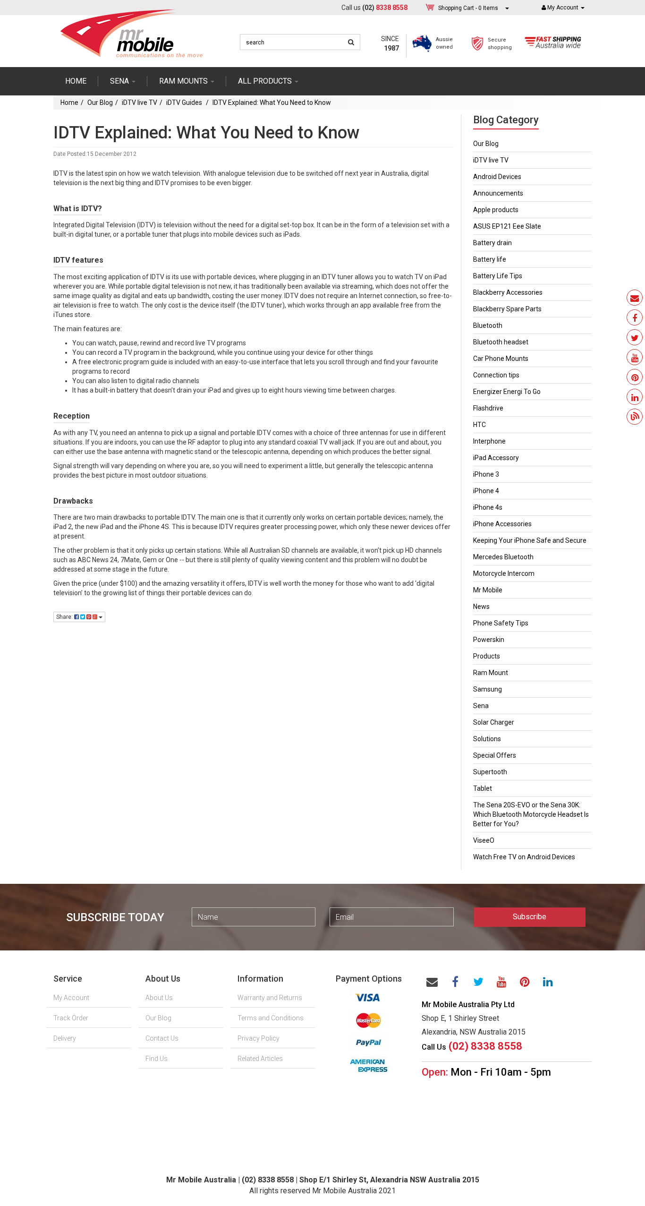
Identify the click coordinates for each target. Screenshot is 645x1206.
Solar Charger (493, 722)
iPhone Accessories (502, 524)
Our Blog (100, 102)
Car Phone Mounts (500, 358)
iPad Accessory (496, 458)
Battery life (489, 259)
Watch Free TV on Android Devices (524, 857)
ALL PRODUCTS (266, 81)
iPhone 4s (487, 507)
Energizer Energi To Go (507, 391)
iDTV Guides (185, 102)
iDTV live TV (139, 102)
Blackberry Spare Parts (507, 309)
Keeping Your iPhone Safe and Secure (529, 540)
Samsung (487, 689)
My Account (71, 997)
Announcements (498, 193)
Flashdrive (488, 408)
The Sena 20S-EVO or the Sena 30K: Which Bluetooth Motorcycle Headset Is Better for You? (531, 814)
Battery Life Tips (497, 276)
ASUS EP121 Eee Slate (507, 226)
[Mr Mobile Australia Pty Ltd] (131, 30)
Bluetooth (487, 325)
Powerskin (488, 639)
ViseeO (483, 840)
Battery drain (492, 243)
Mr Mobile (487, 590)
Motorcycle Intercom (504, 573)
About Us (159, 997)
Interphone (489, 441)
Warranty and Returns (270, 997)
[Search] (351, 42)
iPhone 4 (486, 491)
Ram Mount (490, 672)
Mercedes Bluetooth (503, 557)
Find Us (156, 1058)
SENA (120, 81)
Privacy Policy (259, 1038)
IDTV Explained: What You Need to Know (271, 102)
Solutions (487, 739)
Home (75, 81)
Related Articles (260, 1058)
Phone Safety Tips (500, 623)
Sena (481, 706)
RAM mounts (184, 81)
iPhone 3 (486, 474)
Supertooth (490, 772)
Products (486, 656)
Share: (65, 617)
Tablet (482, 788)
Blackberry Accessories (508, 292)
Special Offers (494, 755)
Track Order (70, 1018)
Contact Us (161, 1038)
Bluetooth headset (500, 342)
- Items (468, 8)
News (481, 606)
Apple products (495, 210)
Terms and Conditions (271, 1018)
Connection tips (496, 375)
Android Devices (497, 176)
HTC (479, 424)
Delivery (64, 1038)
